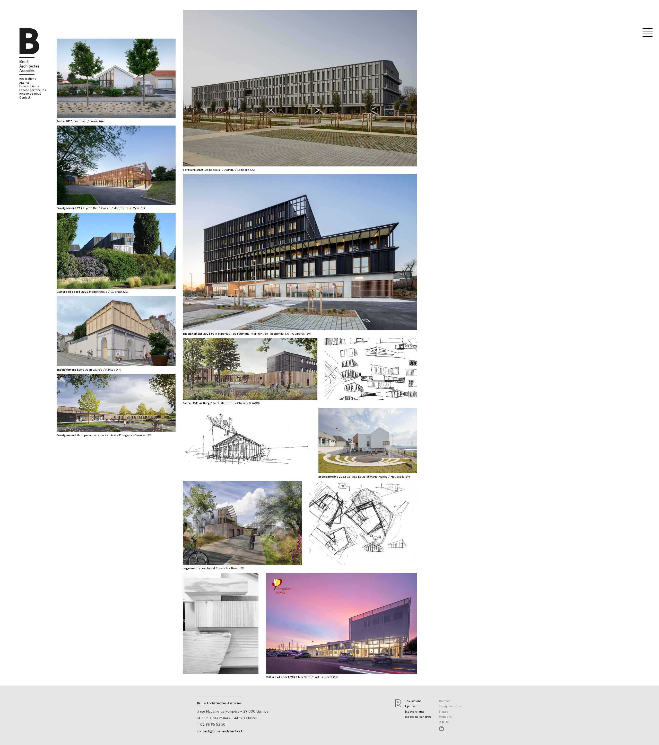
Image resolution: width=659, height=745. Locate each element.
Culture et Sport (290, 280)
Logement (283, 290)
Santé (279, 285)
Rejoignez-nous (30, 93)
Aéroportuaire (287, 295)
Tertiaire (282, 275)
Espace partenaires (32, 90)
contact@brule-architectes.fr (220, 731)
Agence (24, 82)
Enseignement (287, 270)
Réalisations (27, 78)
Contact (24, 97)
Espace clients (29, 86)
